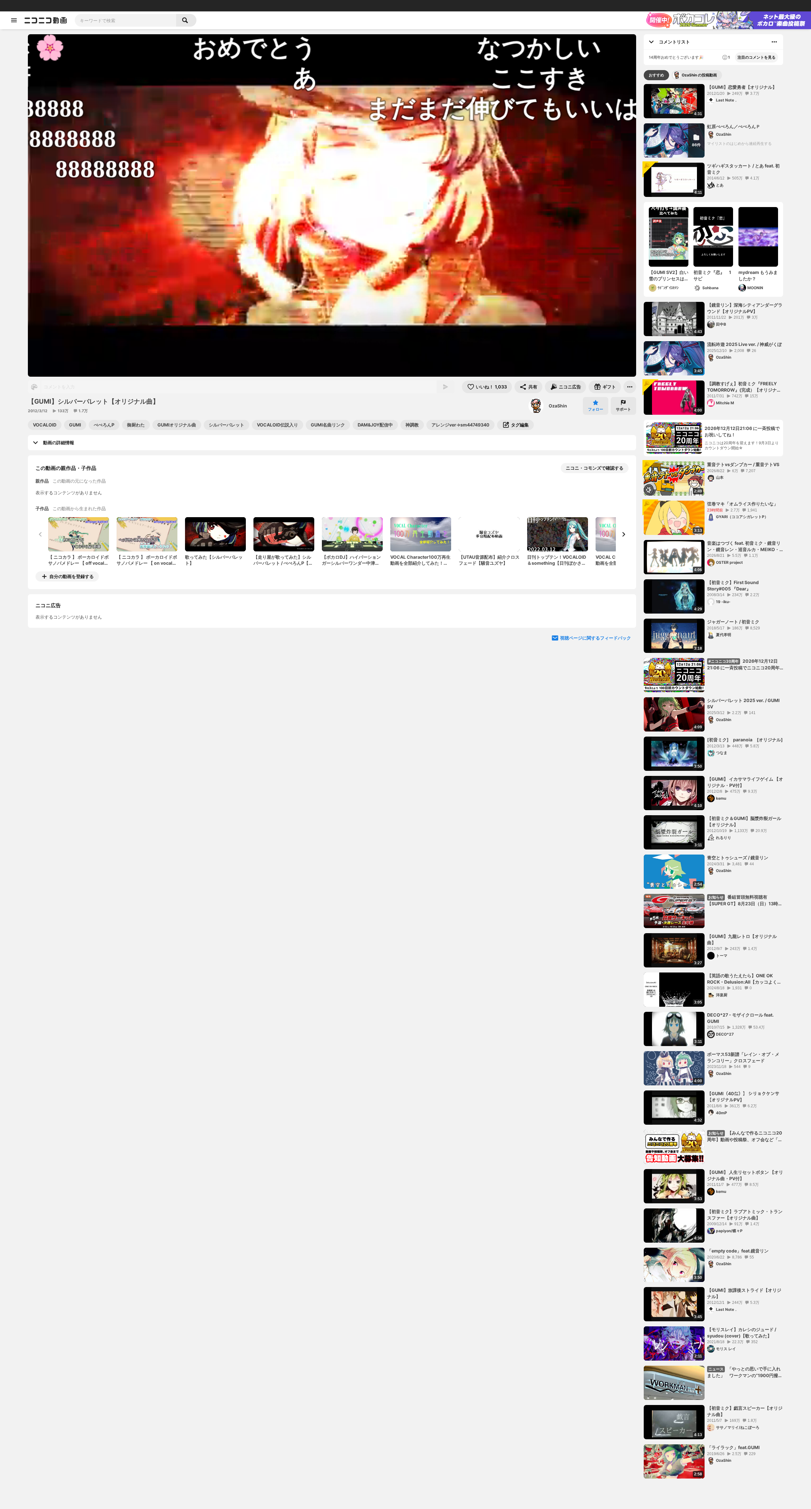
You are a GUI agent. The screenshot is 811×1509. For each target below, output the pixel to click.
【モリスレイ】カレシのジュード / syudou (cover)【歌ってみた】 (741, 1332)
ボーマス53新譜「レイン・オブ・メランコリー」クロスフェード (743, 1057)
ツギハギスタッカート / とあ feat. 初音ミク (743, 169)
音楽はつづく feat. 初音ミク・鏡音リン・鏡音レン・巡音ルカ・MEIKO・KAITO (744, 546)
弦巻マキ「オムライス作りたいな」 (742, 503)
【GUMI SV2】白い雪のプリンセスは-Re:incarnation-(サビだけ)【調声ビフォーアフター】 (668, 276)
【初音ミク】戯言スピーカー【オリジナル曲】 (744, 1411)
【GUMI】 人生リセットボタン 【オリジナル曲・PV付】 (745, 1175)
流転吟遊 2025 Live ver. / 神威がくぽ (744, 344)
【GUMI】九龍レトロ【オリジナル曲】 (742, 939)
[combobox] (125, 20)
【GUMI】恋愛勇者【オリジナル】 (742, 87)
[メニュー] (629, 387)
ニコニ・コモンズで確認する (594, 468)
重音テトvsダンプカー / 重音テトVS (743, 464)
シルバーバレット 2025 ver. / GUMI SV (743, 703)
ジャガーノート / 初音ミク (733, 621)
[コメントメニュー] (774, 42)
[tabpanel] (713, 781)
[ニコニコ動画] (45, 20)
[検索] (186, 20)
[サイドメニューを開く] (14, 20)
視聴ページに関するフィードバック (595, 696)
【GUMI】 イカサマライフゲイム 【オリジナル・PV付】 (745, 782)
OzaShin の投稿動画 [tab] (699, 75)
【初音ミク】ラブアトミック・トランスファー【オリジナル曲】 (744, 1214)
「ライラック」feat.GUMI (733, 1447)
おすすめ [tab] (656, 75)
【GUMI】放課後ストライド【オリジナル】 (744, 1293)
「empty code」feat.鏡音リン (738, 1250)
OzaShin (558, 405)
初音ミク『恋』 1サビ (712, 275)
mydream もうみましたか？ (758, 275)
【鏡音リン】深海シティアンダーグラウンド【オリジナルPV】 (744, 308)
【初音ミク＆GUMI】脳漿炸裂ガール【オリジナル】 (744, 821)
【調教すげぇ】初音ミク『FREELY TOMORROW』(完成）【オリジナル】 (742, 387)
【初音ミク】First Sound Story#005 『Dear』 (733, 585)
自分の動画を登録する (71, 576)
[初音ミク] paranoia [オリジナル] (745, 739)
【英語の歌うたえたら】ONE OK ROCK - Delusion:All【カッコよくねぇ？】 (744, 979)
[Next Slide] (623, 534)
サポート (623, 409)
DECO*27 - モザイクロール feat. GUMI (740, 1018)
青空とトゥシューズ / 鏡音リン (737, 857)
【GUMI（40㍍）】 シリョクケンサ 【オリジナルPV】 (743, 1096)
